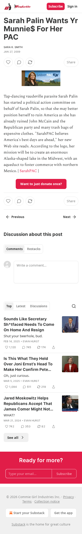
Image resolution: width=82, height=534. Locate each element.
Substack (18, 524)
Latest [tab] (21, 306)
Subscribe (56, 6)
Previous (17, 217)
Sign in (72, 6)
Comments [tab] (14, 249)
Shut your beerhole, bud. (23, 336)
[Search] (73, 306)
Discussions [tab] (38, 306)
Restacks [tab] (33, 249)
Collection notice (47, 501)
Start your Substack (29, 513)
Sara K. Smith (13, 47)
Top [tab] (9, 306)
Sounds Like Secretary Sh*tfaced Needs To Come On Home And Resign (29, 324)
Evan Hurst (31, 341)
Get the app (63, 513)
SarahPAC (28, 171)
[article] (41, 333)
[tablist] (23, 249)
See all (12, 437)
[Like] (8, 62)
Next (67, 217)
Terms (27, 501)
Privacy (68, 497)
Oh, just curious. (16, 375)
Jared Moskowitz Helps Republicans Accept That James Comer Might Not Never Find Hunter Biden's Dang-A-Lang (29, 404)
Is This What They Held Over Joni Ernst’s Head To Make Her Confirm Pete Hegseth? (28, 364)
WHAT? (9, 415)
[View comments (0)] (19, 62)
